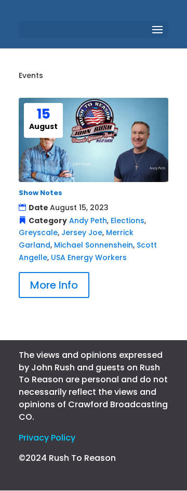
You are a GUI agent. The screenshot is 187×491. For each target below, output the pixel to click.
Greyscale (38, 232)
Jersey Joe (81, 232)
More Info (54, 285)
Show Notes (40, 193)
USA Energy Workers (89, 257)
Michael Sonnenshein (93, 245)
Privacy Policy (47, 438)
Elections (127, 220)
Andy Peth (88, 220)
